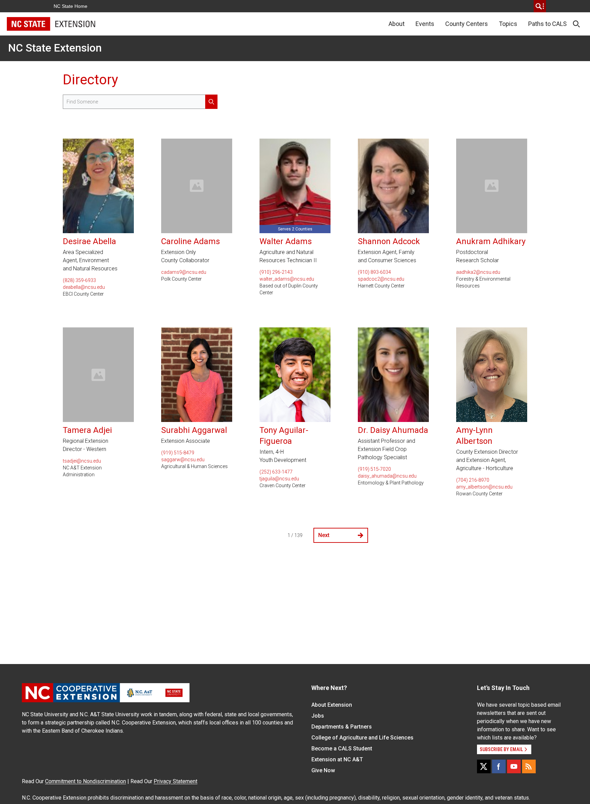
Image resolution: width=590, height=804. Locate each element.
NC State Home (70, 6)
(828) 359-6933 (79, 280)
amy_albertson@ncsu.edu (484, 487)
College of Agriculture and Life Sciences (362, 737)
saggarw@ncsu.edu (183, 459)
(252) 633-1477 (276, 472)
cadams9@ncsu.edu (183, 272)
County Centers (466, 23)
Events (425, 23)
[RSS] (529, 766)
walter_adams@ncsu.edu (286, 279)
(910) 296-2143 (276, 272)
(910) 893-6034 (374, 272)
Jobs (317, 716)
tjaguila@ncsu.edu (279, 478)
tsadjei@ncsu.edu (82, 461)
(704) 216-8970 (472, 480)
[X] (484, 766)
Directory (90, 80)
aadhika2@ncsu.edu (478, 272)
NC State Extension (55, 47)
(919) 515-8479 (177, 452)
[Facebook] (499, 766)
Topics (508, 23)
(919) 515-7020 (374, 469)
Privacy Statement (175, 781)
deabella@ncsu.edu (84, 287)
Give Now (323, 770)
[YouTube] (514, 766)
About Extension (331, 705)
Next (323, 535)
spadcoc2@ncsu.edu (381, 279)
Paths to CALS (547, 23)
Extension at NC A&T (337, 759)
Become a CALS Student (341, 748)
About (397, 23)
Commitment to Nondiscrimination (85, 781)
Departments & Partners (341, 726)
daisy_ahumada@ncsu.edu (387, 476)
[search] (540, 6)
